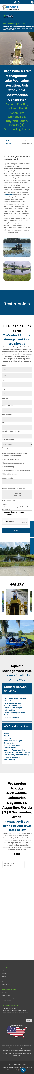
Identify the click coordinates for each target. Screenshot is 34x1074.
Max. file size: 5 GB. (8, 500)
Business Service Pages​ (8, 998)
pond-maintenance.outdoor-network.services (15, 1013)
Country (5, 448)
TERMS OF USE (12, 1064)
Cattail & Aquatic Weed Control (17, 752)
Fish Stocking (9, 467)
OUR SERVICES (32, 529)
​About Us (4, 973)
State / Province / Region (11, 431)
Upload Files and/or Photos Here (13, 489)
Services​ (4, 992)
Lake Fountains (10, 748)
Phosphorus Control (12, 757)
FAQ (3, 982)
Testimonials (5, 979)
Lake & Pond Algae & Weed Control (17, 470)
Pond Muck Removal (12, 745)
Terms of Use (28, 1053)
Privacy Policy (19, 1053)
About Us (14, 1053)
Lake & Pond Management (14, 463)
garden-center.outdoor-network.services (13, 1015)
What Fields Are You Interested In (14, 453)
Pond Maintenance (11, 474)
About (6, 736)
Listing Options (6, 995)
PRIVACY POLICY (21, 1064)
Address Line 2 (7, 414)
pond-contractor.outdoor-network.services (14, 1010)
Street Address (7, 406)
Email (4, 389)
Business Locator (6, 984)
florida (17, 142)
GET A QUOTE (32, 546)
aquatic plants (8, 195)
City (3, 423)
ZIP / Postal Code (8, 440)
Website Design (6, 1001)
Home (2, 142)
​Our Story (4, 976)
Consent (5, 504)
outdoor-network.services (9, 1008)
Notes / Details (7, 478)
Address (5, 398)
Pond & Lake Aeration (12, 459)
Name (4, 365)
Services (7, 738)
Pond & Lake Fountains (12, 456)
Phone (4, 380)
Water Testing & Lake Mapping (16, 755)
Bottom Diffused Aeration (14, 750)
